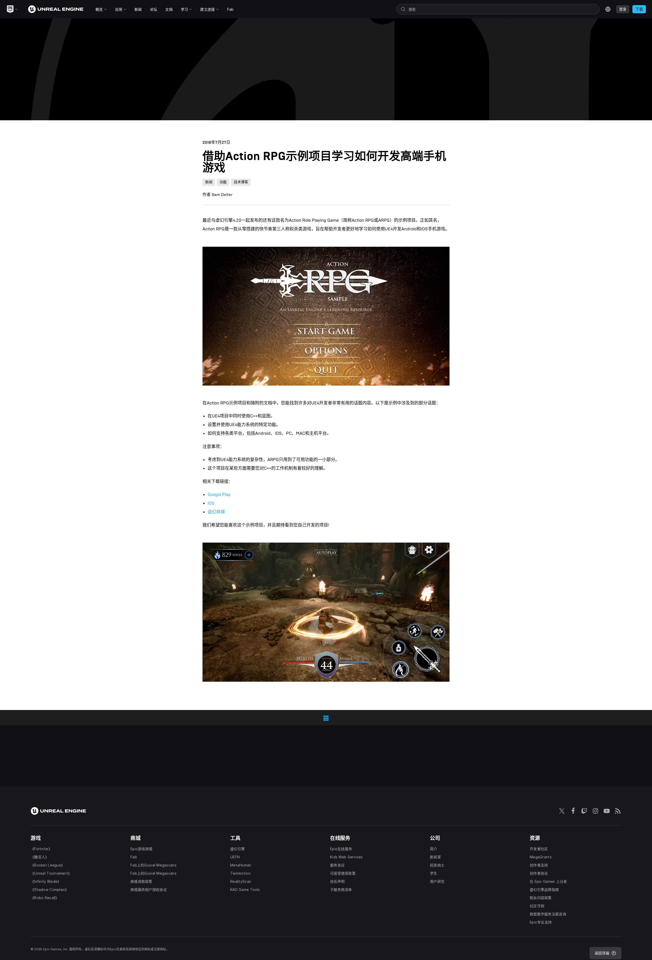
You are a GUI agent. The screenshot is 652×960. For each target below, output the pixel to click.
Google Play (219, 494)
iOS (211, 503)
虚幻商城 (216, 512)
